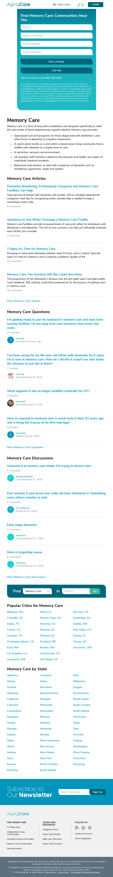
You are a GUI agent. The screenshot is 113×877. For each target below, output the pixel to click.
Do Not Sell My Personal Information (85, 872)
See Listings (56, 61)
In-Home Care (13, 827)
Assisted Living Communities (20, 839)
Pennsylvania (81, 693)
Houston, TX (14, 635)
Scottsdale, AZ (81, 618)
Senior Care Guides (51, 834)
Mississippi (46, 711)
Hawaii (11, 734)
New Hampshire (50, 740)
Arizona (11, 687)
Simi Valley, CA (82, 629)
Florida (11, 722)
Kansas (11, 764)
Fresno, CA (13, 629)
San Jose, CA (80, 612)
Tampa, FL (79, 635)
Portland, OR (48, 641)
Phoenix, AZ (47, 629)
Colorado (12, 705)
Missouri (45, 717)
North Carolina (49, 764)
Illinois (10, 746)
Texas (76, 722)
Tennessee (79, 717)
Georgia (12, 728)
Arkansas (12, 693)
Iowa (10, 758)
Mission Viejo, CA (50, 618)
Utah (76, 728)
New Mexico (47, 752)
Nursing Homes (14, 848)
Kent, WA (13, 647)
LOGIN (96, 4)
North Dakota (48, 770)
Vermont (78, 734)
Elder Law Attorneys (52, 839)
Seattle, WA (80, 624)
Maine (43, 681)
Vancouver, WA (82, 647)
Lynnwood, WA (16, 659)
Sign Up (97, 792)
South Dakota (81, 711)
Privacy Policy (26, 101)
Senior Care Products (52, 843)
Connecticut (14, 711)
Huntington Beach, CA (20, 641)
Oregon (77, 687)
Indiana (11, 752)
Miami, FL (45, 612)
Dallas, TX (13, 624)
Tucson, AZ (79, 641)
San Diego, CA (48, 659)
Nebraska (46, 728)
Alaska (11, 681)
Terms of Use (50, 101)
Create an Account (83, 833)
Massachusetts (49, 693)
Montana (45, 722)
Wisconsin (79, 758)
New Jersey (47, 746)
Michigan (45, 699)
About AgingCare (83, 838)
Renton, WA (47, 647)
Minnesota (46, 705)
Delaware (13, 717)
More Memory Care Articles (23, 301)
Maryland (45, 687)
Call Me (56, 70)
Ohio (76, 675)
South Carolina (81, 705)
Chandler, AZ (15, 618)
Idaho (10, 740)
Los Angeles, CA (17, 653)
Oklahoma (79, 681)
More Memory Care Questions (25, 447)
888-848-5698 (53, 78)
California (12, 699)
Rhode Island (81, 699)
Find (17, 591)
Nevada (44, 734)
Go (95, 591)
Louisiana (45, 675)
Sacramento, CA (50, 653)
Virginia (77, 740)
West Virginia (81, 752)
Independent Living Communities (16, 833)
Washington (80, 746)
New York (46, 758)
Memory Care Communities (19, 843)
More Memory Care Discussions (26, 577)
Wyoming (79, 764)
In (58, 591)
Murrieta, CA (47, 624)
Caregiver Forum (50, 829)
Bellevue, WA (15, 612)
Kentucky (12, 770)
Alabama (12, 675)
